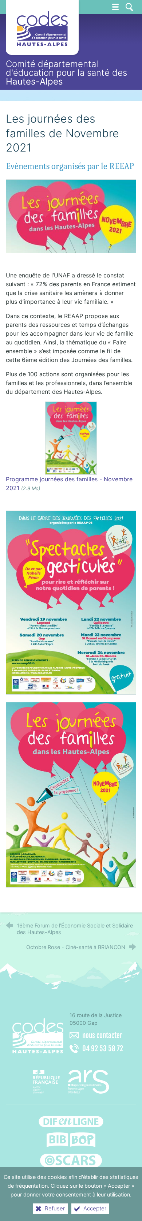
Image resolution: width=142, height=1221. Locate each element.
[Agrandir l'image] (71, 215)
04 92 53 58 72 (102, 1048)
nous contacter (102, 1035)
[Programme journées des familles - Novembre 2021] (71, 437)
